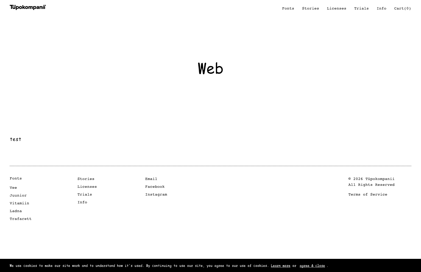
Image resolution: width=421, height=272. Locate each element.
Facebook (155, 186)
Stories (86, 179)
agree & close (312, 265)
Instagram (156, 194)
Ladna (16, 211)
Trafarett (21, 219)
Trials (84, 194)
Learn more (280, 265)
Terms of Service (367, 194)
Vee (13, 187)
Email (151, 179)
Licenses (87, 186)
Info (82, 202)
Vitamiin (19, 203)
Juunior (18, 195)
